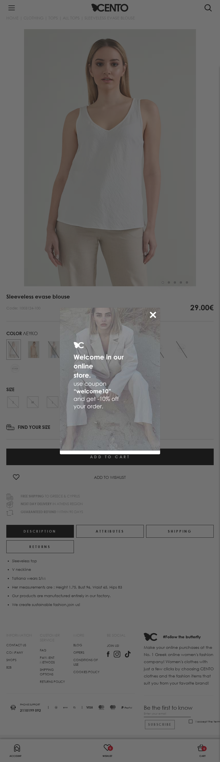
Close (154, 314)
